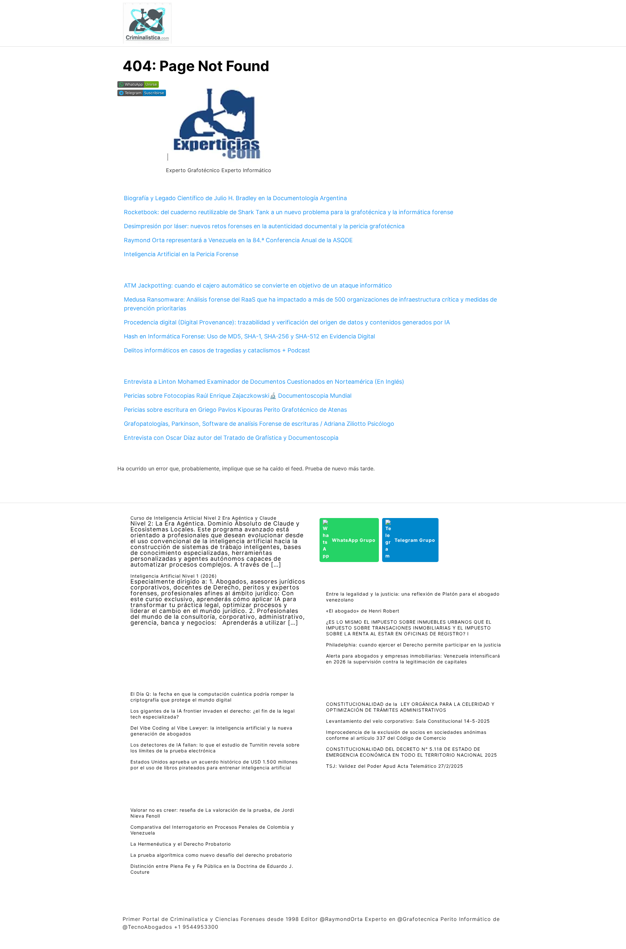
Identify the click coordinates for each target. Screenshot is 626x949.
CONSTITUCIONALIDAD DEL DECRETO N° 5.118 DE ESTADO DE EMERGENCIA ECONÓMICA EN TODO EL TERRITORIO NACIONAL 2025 (411, 752)
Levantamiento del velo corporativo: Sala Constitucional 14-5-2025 (408, 721)
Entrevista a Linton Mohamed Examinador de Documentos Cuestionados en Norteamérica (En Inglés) (264, 381)
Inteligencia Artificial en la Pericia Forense (181, 254)
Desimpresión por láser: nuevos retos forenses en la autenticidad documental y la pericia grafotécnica (264, 226)
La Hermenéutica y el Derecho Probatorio (180, 844)
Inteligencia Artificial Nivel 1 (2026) (173, 576)
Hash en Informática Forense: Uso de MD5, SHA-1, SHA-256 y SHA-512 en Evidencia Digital (249, 336)
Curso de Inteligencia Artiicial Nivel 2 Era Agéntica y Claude (203, 518)
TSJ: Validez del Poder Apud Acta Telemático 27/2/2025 (394, 766)
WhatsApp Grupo (354, 540)
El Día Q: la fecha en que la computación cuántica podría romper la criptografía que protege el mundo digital (212, 697)
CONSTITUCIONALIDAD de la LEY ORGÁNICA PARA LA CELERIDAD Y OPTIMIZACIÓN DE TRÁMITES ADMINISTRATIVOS (410, 707)
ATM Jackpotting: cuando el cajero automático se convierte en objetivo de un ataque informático (258, 285)
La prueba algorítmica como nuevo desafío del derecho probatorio (211, 855)
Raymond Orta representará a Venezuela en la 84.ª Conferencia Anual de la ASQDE (238, 240)
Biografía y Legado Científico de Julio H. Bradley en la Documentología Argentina (235, 198)
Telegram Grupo (415, 540)
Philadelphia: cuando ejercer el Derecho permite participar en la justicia (413, 644)
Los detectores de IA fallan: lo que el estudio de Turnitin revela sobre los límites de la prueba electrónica (215, 747)
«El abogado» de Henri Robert (362, 611)
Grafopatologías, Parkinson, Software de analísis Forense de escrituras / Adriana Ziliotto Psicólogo (259, 423)
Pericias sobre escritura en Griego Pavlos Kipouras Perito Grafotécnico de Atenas (235, 409)
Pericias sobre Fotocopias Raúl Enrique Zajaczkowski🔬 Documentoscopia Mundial (237, 395)
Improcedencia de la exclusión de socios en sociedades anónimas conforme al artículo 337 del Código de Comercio (406, 735)
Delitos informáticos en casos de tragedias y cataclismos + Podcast (217, 350)
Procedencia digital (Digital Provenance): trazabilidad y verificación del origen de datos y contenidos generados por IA (287, 322)
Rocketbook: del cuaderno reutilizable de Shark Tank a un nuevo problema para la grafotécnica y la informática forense (288, 212)
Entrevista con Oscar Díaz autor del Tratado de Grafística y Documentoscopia (231, 437)
